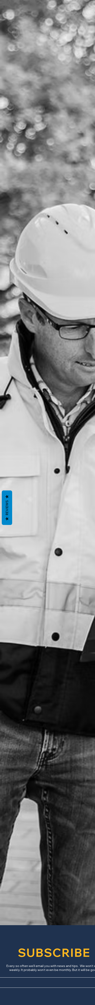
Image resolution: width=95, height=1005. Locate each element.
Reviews (7, 507)
